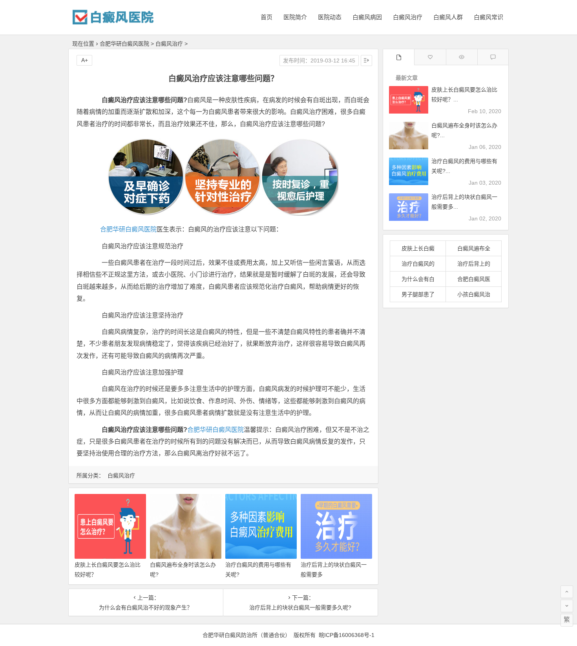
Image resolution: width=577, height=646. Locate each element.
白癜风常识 (488, 17)
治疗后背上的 (473, 264)
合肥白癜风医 (473, 279)
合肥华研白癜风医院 (124, 43)
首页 (266, 17)
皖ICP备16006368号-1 (346, 635)
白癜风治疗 (407, 17)
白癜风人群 (448, 17)
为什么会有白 (418, 279)
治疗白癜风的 (418, 264)
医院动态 (329, 17)
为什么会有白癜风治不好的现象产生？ (145, 607)
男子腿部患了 (418, 294)
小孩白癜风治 (473, 294)
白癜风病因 (367, 17)
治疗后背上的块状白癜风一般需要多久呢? (300, 607)
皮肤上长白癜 (418, 248)
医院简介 (295, 17)
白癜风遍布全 (473, 248)
